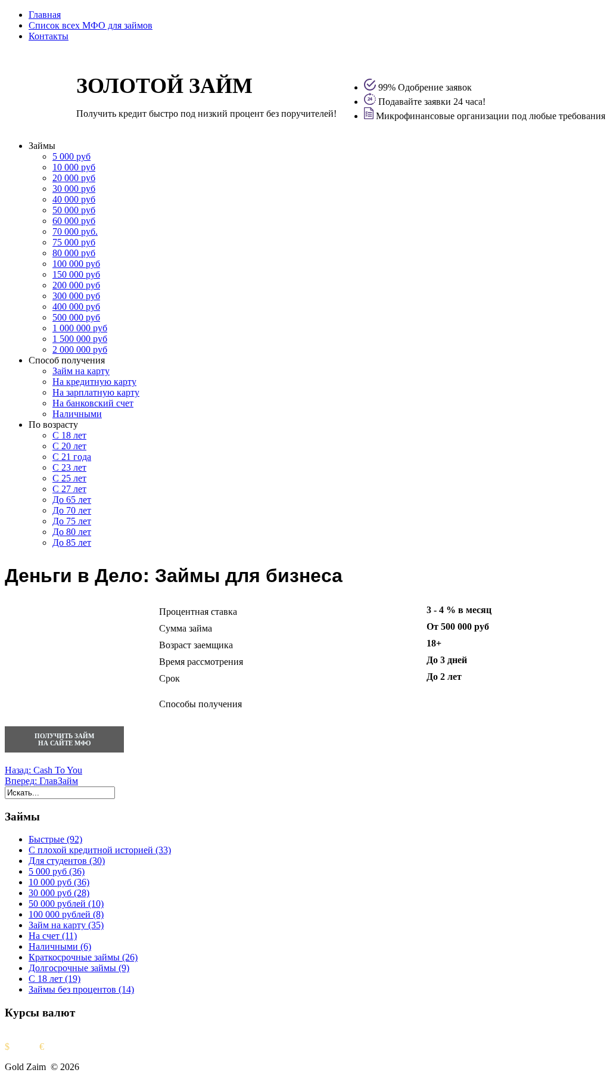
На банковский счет (92, 403)
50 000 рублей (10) (66, 903)
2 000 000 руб (79, 349)
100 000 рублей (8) (66, 914)
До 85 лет (71, 542)
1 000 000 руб (79, 328)
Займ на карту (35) (66, 925)
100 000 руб (76, 264)
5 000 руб (71, 156)
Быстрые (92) (55, 839)
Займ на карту (81, 371)
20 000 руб (73, 178)
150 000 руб (76, 274)
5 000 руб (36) (57, 871)
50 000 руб (73, 210)
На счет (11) (53, 936)
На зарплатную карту (95, 392)
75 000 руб (73, 242)
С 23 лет (69, 467)
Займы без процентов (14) (81, 989)
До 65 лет (71, 500)
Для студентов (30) (67, 861)
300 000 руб (76, 296)
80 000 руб (73, 253)
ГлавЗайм (41, 781)
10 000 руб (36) (59, 882)
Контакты (49, 36)
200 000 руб (76, 285)
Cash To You (43, 770)
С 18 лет (69, 435)
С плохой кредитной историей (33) (100, 850)
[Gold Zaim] (34, 107)
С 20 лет (69, 446)
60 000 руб (73, 221)
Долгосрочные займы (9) (79, 968)
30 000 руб (73, 189)
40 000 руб (73, 199)
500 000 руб (76, 317)
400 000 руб (76, 306)
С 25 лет (69, 478)
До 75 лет (71, 521)
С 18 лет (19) (54, 979)
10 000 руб (73, 167)
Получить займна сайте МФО (64, 739)
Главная (45, 15)
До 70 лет (71, 510)
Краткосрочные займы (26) (83, 957)
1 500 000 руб (79, 339)
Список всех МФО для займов (90, 25)
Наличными (77, 414)
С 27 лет (69, 489)
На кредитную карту (94, 382)
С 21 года (71, 457)
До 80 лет (71, 532)
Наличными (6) (60, 946)
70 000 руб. (75, 231)
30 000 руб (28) (59, 893)
